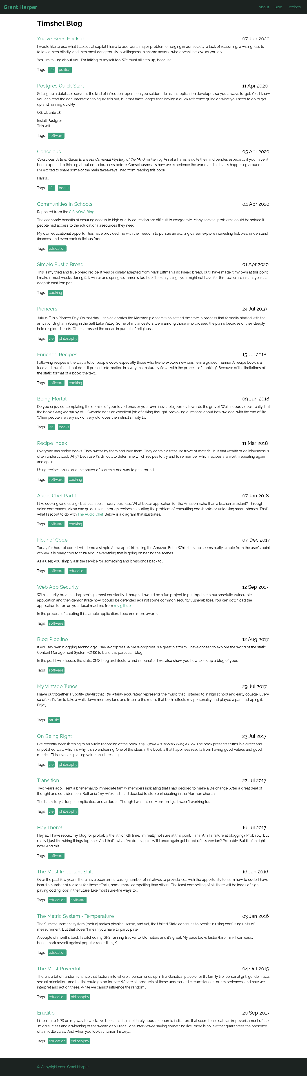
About (264, 7)
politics (65, 70)
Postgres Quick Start (60, 85)
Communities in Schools (64, 204)
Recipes (294, 7)
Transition (48, 780)
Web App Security (58, 587)
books (64, 188)
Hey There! (49, 827)
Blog (278, 7)
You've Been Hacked (61, 38)
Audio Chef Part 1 (57, 495)
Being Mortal (52, 398)
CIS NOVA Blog (81, 212)
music (54, 720)
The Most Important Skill (65, 871)
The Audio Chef (90, 514)
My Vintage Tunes (57, 686)
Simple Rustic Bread (60, 264)
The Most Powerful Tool (64, 968)
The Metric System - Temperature (75, 916)
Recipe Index (52, 443)
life (51, 70)
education (57, 248)
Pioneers (47, 308)
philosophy (68, 338)
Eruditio (46, 1012)
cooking (55, 293)
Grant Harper (20, 7)
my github (122, 606)
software (56, 135)
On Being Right (54, 736)
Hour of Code (52, 539)
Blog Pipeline (52, 639)
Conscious (49, 151)
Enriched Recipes (57, 354)
